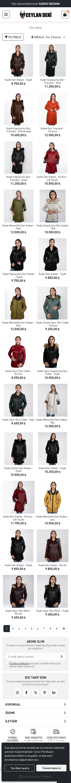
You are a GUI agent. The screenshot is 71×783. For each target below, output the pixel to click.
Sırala (39, 37)
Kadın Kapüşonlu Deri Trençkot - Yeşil (53, 81)
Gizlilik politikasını (19, 663)
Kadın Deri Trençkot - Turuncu (52, 130)
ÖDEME (10, 713)
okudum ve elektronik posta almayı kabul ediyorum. (35, 665)
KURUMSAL (13, 704)
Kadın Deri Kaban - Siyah (18, 79)
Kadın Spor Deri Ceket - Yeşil (18, 419)
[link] (17, 692)
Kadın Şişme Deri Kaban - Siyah (18, 469)
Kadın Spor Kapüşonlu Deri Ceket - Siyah (52, 372)
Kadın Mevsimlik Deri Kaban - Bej (52, 421)
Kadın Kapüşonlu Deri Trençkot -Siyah (18, 178)
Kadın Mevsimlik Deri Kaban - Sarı (52, 518)
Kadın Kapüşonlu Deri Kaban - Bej (52, 227)
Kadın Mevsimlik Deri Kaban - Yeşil (18, 227)
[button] (6, 14)
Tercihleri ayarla (19, 768)
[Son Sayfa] (64, 628)
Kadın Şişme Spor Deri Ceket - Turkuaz (52, 324)
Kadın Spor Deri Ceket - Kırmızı (18, 372)
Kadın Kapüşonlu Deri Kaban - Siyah (18, 275)
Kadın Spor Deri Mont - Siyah (52, 610)
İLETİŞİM (11, 721)
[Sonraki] (56, 628)
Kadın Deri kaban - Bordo (52, 565)
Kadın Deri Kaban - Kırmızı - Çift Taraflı (52, 178)
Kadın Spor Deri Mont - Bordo (18, 612)
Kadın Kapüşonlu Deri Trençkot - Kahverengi (18, 130)
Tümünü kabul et (51, 768)
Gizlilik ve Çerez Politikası (37, 776)
